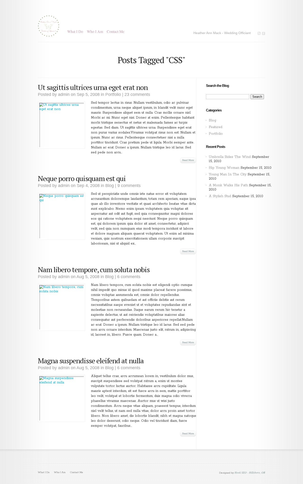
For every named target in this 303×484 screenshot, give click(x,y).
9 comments (129, 185)
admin (64, 94)
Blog (109, 185)
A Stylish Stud (220, 196)
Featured (215, 127)
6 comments (128, 276)
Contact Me (115, 31)
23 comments (137, 94)
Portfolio (113, 94)
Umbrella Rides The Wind (230, 157)
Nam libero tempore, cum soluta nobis (94, 269)
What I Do (75, 31)
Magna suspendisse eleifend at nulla (91, 360)
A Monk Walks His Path (228, 185)
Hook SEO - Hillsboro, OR (250, 472)
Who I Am (95, 31)
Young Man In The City (227, 174)
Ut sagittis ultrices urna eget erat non (93, 87)
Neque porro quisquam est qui (82, 178)
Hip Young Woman (224, 168)
